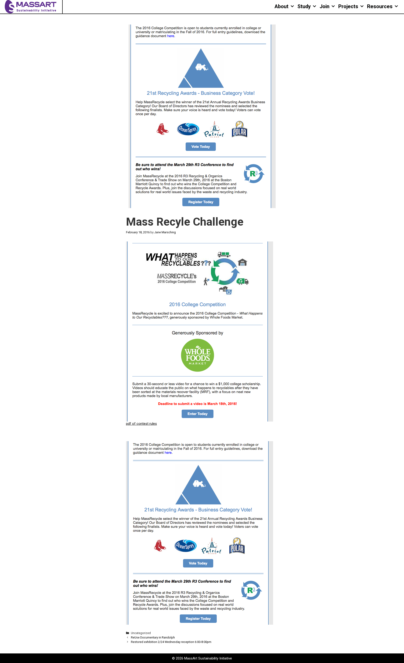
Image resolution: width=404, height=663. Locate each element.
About (281, 6)
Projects (348, 6)
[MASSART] (31, 6)
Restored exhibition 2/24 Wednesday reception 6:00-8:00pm (171, 642)
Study (304, 6)
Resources (380, 6)
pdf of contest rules (141, 424)
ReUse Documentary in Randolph (153, 637)
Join (324, 6)
